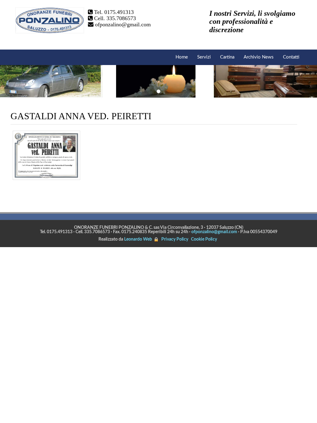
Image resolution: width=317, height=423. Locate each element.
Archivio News (259, 57)
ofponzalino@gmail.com (123, 24)
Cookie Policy (204, 239)
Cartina (227, 57)
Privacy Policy (174, 239)
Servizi (204, 57)
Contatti (291, 57)
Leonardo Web (138, 239)
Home (182, 57)
